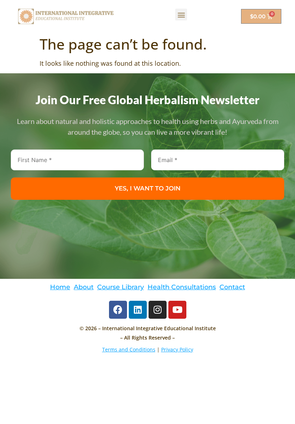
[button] (181, 14)
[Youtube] (177, 310)
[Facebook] (118, 310)
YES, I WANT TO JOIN (148, 188)
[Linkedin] (138, 310)
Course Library (120, 287)
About (84, 287)
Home (60, 287)
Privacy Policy (177, 349)
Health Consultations (182, 287)
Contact (232, 287)
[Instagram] (158, 310)
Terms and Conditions (128, 349)
